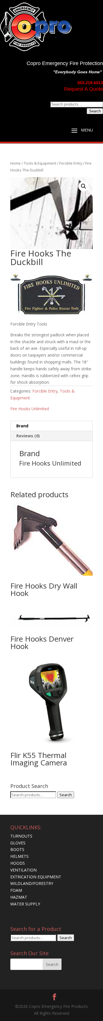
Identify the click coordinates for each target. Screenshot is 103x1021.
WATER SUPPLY (25, 904)
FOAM (16, 890)
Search (95, 111)
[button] (83, 186)
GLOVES (17, 843)
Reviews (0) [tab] (28, 435)
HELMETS (19, 856)
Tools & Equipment (40, 163)
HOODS (17, 863)
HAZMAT (18, 897)
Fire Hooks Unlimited (29, 408)
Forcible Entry (70, 163)
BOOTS (17, 849)
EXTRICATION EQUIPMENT (35, 877)
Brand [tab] (22, 425)
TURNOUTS (21, 836)
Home (15, 163)
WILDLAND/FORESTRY (31, 883)
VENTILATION (23, 870)
